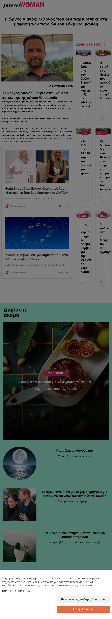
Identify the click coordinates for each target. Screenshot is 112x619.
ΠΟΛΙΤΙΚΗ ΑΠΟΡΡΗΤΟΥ (16, 591)
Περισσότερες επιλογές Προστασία (83, 599)
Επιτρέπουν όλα (83, 609)
